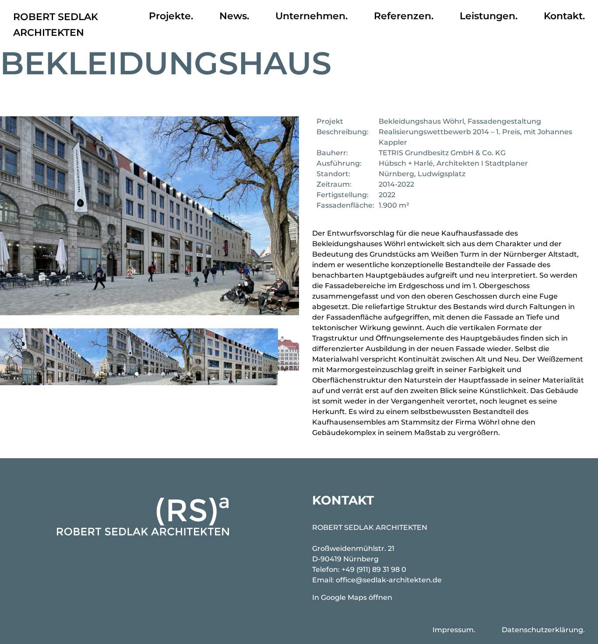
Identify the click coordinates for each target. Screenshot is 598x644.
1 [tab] (110, 374)
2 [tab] (123, 374)
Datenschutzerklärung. (543, 630)
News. (234, 16)
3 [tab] (136, 374)
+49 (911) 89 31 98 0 (373, 569)
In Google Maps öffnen (352, 597)
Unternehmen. (311, 16)
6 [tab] (176, 374)
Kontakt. (564, 16)
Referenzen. (403, 16)
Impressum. (454, 630)
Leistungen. (488, 16)
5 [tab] (162, 374)
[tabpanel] (150, 356)
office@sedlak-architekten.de (389, 580)
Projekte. (171, 16)
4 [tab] (149, 374)
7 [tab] (189, 374)
